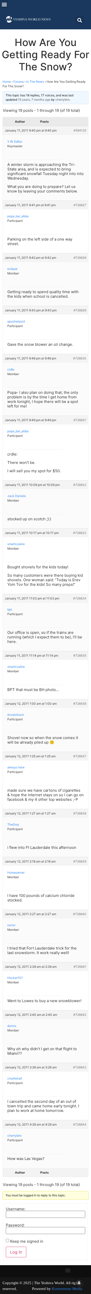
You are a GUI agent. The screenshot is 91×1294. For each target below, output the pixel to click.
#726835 (79, 655)
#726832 (79, 485)
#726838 (79, 813)
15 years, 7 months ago (34, 99)
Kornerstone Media (67, 1289)
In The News (35, 81)
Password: (15, 1225)
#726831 (80, 420)
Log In (16, 1252)
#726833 (79, 533)
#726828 (80, 258)
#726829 (80, 310)
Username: (15, 1209)
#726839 (79, 861)
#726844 (79, 1124)
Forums (18, 81)
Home (7, 81)
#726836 (79, 703)
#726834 (79, 598)
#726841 (80, 966)
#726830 (79, 358)
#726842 (79, 1015)
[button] (4, 4)
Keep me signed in (26, 1241)
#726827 (80, 205)
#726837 (79, 756)
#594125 (80, 130)
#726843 (79, 1067)
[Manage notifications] (79, 1283)
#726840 (79, 914)
